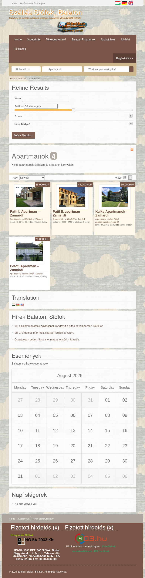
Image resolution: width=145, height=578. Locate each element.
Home (14, 3)
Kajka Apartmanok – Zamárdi (111, 213)
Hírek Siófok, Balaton (43, 518)
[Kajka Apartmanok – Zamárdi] (114, 196)
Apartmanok (15, 219)
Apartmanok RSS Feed (131, 149)
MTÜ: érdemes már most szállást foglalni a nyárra (44, 332)
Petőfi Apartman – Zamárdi (24, 268)
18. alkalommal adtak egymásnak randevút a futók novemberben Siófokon (59, 326)
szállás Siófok (28, 219)
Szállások (20, 49)
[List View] (125, 177)
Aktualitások (108, 39)
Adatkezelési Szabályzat (32, 3)
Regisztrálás (124, 58)
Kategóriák (33, 39)
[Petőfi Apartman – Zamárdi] (29, 251)
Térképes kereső (56, 39)
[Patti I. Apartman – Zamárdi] (29, 196)
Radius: (19, 106)
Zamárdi (38, 219)
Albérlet (125, 39)
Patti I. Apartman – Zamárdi (25, 213)
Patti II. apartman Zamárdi (66, 213)
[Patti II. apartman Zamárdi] (72, 196)
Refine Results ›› (23, 135)
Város (18, 98)
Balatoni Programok (83, 39)
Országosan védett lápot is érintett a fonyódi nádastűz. (47, 339)
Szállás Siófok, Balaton (45, 11)
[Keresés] (131, 69)
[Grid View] (130, 177)
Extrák (18, 116)
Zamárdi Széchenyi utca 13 (107, 222)
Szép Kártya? (22, 124)
